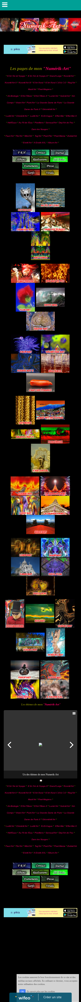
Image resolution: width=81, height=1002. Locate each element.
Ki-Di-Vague (46, 116)
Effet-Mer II (71, 116)
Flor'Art (19, 136)
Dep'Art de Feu (66, 122)
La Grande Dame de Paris (49, 102)
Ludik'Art (10, 116)
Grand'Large (56, 76)
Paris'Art (31, 102)
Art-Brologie (13, 96)
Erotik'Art (27, 142)
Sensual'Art (51, 122)
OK (22, 992)
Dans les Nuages (40, 129)
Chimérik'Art (21, 116)
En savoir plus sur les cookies (41, 991)
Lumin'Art (53, 96)
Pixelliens (39, 122)
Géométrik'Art (49, 109)
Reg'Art (71, 82)
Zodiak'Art (72, 136)
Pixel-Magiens (45, 89)
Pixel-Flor (48, 136)
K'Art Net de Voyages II (38, 76)
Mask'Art (32, 89)
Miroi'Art (28, 136)
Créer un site (52, 997)
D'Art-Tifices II (41, 96)
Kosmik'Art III (25, 82)
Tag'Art (38, 136)
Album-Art (53, 142)
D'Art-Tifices (27, 96)
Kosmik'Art (69, 76)
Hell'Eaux (12, 122)
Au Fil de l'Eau (26, 122)
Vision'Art (20, 102)
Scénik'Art (65, 96)
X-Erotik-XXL (40, 142)
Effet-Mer (60, 116)
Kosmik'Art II (11, 82)
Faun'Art (10, 136)
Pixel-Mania (59, 136)
